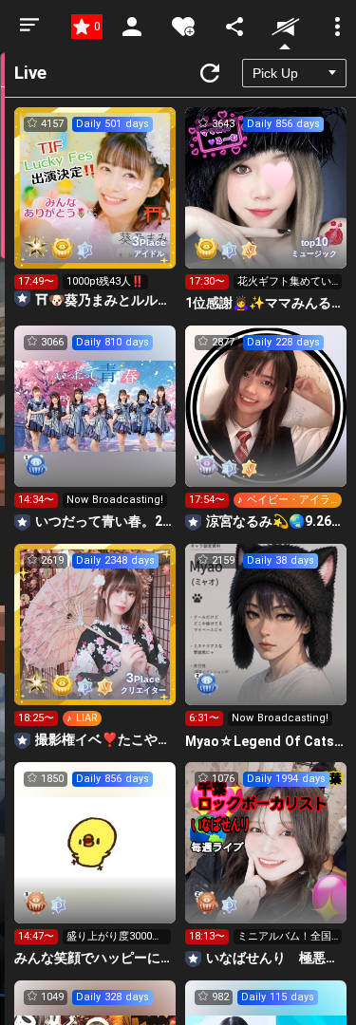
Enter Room (95, 205)
